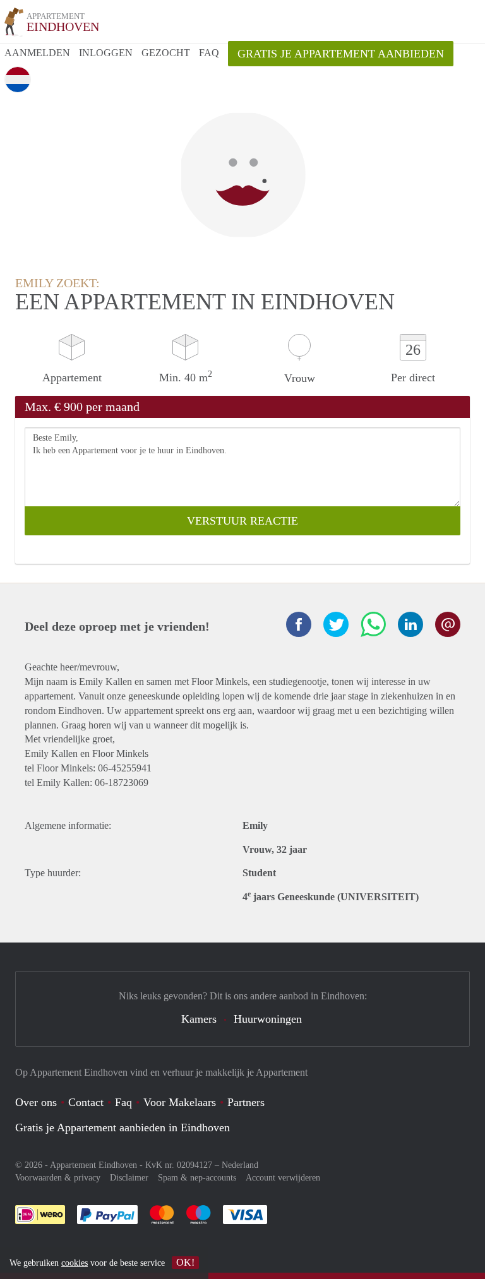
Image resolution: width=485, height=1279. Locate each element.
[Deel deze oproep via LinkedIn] (410, 624)
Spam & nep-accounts (197, 1177)
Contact (86, 1102)
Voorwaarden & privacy (57, 1177)
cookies (74, 1263)
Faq (123, 1102)
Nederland (240, 1165)
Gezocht (165, 52)
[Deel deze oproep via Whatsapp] (373, 624)
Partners (246, 1102)
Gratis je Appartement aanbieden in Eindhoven (122, 1127)
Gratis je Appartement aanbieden (340, 53)
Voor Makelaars (179, 1102)
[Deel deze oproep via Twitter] (336, 624)
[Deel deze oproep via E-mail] (447, 624)
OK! (185, 1262)
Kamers (199, 1019)
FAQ (209, 52)
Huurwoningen (268, 1019)
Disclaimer (129, 1177)
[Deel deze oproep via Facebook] (298, 624)
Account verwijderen (283, 1177)
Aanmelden (37, 52)
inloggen (106, 52)
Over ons (36, 1102)
